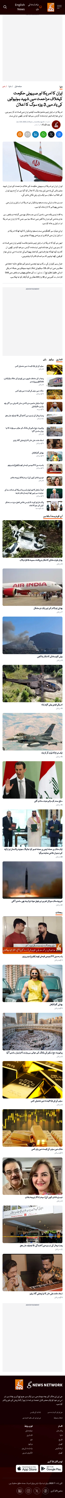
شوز (31, 1439)
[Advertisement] (32, 48)
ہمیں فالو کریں (56, 1491)
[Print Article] (20, 134)
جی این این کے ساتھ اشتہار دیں (31, 1418)
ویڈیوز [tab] (51, 359)
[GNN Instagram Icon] (28, 1491)
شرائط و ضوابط (58, 1418)
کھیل (60, 1444)
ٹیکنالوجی (58, 1448)
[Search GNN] (5, 7)
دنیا (10, 86)
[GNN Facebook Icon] (45, 1491)
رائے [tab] (44, 359)
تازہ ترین (29, 1435)
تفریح (60, 1439)
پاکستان (59, 1430)
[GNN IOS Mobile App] (27, 1468)
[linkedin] (35, 135)
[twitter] (51, 135)
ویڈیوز (30, 1444)
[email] (27, 135)
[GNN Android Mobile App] (51, 1468)
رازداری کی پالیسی (35, 1412)
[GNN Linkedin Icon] (20, 1491)
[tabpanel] (32, 438)
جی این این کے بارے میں (54, 1412)
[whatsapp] (43, 135)
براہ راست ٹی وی (27, 1448)
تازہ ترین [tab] (59, 359)
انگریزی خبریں (27, 1452)
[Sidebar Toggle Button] (59, 7)
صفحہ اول (18, 86)
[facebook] (59, 135)
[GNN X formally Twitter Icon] (37, 1491)
